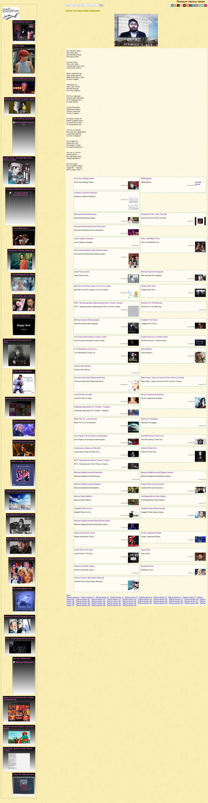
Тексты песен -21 (98, 601)
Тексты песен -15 (145, 599)
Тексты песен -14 (129, 599)
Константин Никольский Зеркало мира (91, 250)
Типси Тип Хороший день (24, 774)
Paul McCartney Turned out (152, 436)
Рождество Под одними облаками (20, 491)
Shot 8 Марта (146, 349)
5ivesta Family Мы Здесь (84, 566)
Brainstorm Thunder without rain (21, 250)
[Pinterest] (205, 5)
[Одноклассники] (175, 5)
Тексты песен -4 (116, 597)
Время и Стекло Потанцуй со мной (20, 616)
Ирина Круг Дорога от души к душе (20, 99)
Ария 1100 (145, 550)
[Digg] (184, 5)
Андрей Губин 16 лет (83, 508)
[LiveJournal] (190, 5)
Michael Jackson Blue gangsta (86, 320)
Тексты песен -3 (102, 597)
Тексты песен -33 (145, 603)
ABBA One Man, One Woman (23, 461)
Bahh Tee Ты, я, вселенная (85, 419)
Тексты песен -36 (191, 603)
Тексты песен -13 (114, 599)
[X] (178, 5)
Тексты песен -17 (176, 599)
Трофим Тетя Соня (149, 320)
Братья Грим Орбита (83, 496)
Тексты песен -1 (73, 597)
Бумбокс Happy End (21, 316)
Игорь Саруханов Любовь (152, 394)
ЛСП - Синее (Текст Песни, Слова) (20, 638)
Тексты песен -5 (131, 597)
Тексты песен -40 (114, 605)
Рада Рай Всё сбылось (23, 22)
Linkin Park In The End (83, 550)
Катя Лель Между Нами (84, 178)
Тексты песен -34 (160, 603)
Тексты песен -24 (145, 601)
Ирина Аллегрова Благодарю (22, 559)
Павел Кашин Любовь (22, 371)
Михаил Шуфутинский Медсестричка (157, 472)
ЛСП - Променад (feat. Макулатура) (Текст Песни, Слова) (98, 303)
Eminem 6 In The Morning (151, 303)
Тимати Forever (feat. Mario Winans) (89, 578)
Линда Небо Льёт (148, 286)
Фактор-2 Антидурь (149, 419)
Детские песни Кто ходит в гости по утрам (92, 286)
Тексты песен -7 (160, 597)
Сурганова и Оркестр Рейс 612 (87, 448)
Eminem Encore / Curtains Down (154, 337)
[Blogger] (181, 5)
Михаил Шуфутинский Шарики (87, 484)
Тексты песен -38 (83, 605)
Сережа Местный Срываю (152, 484)
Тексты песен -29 (83, 603)
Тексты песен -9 (189, 597)
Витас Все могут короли (23, 441)
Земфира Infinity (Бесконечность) (20, 189)
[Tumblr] (193, 5)
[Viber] (196, 5)
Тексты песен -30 (98, 603)
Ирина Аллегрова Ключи (23, 421)
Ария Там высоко (81, 272)
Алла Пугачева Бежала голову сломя (90, 337)
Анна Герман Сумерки (83, 239)
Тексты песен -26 (176, 601)
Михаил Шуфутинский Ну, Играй (21, 539)
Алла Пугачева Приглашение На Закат (17, 341)
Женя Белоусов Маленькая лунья (20, 398)
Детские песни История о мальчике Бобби (18, 727)
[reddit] (187, 5)
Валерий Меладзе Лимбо (24, 79)
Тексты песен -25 (160, 601)
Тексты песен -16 (160, 599)
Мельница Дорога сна (22, 588)
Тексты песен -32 (129, 603)
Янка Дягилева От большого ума (20, 515)
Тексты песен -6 (145, 597)
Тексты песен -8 (174, 597)
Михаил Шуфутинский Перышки (88, 472)
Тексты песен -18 (191, 599)
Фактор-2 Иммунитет (22, 658)
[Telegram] (202, 5)
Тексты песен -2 (87, 597)
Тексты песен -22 (114, 601)
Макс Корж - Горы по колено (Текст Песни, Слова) (162, 378)
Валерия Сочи (147, 566)
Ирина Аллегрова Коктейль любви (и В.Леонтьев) (18, 698)
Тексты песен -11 (83, 599)
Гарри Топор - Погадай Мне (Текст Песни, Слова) (18, 159)
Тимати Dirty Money (82, 366)
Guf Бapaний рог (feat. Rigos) (153, 496)
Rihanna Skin (18, 46)
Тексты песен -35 (176, 603)
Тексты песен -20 (83, 601)
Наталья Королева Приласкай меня (89, 378)
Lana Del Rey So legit (83, 394)
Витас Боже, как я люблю (24, 296)
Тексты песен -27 (191, 601)
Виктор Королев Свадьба (152, 272)
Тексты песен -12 (98, 599)
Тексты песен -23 (129, 601)
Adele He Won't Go (149, 448)
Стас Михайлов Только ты (85, 349)
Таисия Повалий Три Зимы (23, 274)
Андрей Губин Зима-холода (153, 508)
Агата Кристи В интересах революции (90, 436)
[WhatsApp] (199, 5)
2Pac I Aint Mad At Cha (150, 239)
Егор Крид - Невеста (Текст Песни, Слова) (18, 749)
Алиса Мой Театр (20, 228)
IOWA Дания (146, 178)
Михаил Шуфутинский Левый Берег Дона (92, 521)
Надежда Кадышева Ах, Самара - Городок (92, 407)
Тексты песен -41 (129, 605)
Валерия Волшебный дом (85, 214)
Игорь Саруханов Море (151, 533)
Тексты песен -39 (98, 605)
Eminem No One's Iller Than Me (154, 214)
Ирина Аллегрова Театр (84, 533)
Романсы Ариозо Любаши (85, 193)
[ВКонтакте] (172, 5)
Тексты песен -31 (114, 603)
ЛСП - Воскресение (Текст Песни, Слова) (91, 460)
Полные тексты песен (192, 1)
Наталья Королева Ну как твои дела (89, 226)
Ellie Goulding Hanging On (24, 119)
